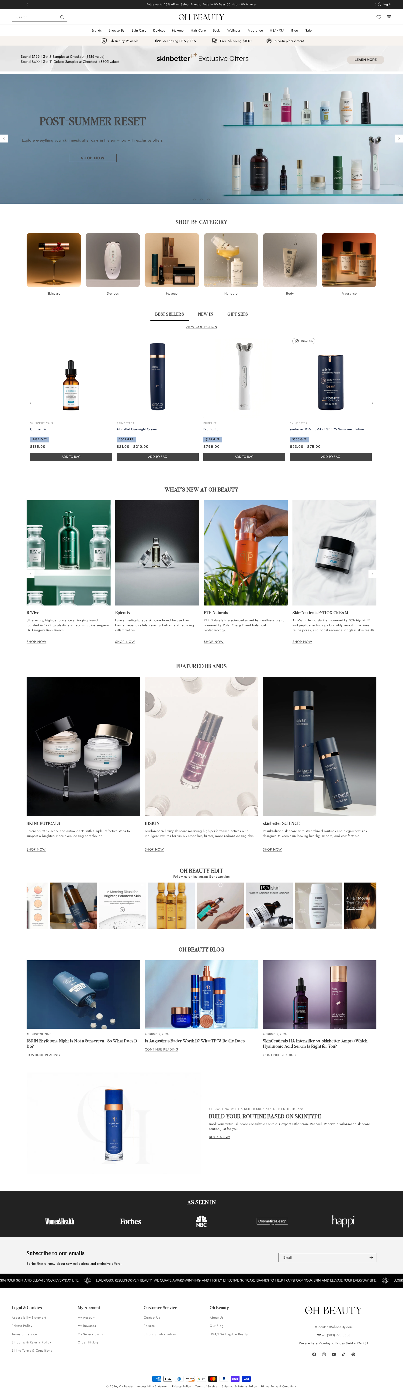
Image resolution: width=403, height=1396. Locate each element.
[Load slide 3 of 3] (208, 199)
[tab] (169, 316)
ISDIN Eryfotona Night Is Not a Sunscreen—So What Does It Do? (82, 1043)
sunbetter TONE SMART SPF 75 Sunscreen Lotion (327, 429)
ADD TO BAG (157, 456)
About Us (216, 1317)
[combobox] (39, 17)
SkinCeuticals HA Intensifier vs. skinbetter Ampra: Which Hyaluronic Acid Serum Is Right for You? (315, 1043)
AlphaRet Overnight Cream (137, 429)
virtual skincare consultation (246, 1124)
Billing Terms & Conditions (32, 1350)
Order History (88, 1342)
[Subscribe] (371, 1257)
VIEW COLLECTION (201, 326)
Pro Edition (212, 429)
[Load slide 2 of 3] (201, 199)
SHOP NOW (36, 641)
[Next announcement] (376, 4)
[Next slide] (399, 138)
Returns (149, 1325)
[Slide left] (31, 403)
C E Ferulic (38, 429)
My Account (87, 1317)
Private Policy (22, 1325)
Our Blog (216, 1325)
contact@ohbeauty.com (336, 1327)
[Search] (62, 17)
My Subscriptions (91, 1334)
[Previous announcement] (27, 4)
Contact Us (152, 1317)
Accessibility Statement (29, 1317)
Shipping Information (160, 1334)
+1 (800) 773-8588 (336, 1335)
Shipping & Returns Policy (31, 1342)
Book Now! (219, 1137)
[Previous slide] (4, 138)
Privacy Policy (181, 1386)
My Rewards (87, 1325)
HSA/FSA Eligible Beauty (229, 1334)
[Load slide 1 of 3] (194, 199)
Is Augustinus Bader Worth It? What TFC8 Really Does (195, 1040)
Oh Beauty (125, 1386)
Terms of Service (24, 1334)
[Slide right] (372, 403)
